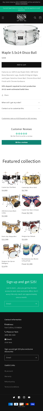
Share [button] (6, 95)
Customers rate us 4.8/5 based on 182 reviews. (19, 118)
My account (9, 371)
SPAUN (23, 406)
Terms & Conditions (12, 387)
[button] (2, 17)
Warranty (8, 376)
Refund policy (10, 382)
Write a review (21, 142)
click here (8, 342)
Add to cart (21, 65)
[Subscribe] (35, 303)
